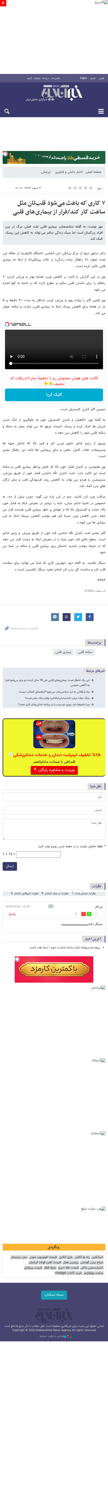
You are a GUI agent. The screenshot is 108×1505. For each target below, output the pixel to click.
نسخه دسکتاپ (54, 1295)
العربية (92, 78)
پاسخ (12, 914)
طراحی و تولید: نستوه (52, 1336)
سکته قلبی (85, 652)
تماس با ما (55, 78)
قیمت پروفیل (33, 1267)
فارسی (101, 78)
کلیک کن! (54, 394)
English (83, 78)
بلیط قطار (50, 1267)
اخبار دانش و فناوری (68, 172)
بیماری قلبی (63, 652)
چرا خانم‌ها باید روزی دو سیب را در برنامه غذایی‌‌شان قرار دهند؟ (54, 704)
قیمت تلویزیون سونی (43, 1257)
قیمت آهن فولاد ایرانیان (45, 1262)
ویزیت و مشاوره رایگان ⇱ (54, 770)
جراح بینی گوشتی (91, 1262)
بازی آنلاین (65, 1257)
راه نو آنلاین (82, 1257)
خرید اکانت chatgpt (68, 1273)
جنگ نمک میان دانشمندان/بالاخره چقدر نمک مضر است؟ (57, 698)
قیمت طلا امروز (68, 1267)
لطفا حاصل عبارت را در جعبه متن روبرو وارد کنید (71, 846)
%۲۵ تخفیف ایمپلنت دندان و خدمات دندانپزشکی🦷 (54, 755)
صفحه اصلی (93, 172)
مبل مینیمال (18, 1257)
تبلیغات (37, 78)
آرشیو (29, 78)
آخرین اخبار (93, 939)
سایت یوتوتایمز (93, 1273)
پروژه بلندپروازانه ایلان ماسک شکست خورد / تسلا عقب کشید (65, 947)
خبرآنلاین (54, 93)
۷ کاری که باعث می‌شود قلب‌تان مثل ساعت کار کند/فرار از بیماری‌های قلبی (59, 207)
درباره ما (45, 78)
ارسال (10, 866)
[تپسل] (5, 153)
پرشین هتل (70, 1262)
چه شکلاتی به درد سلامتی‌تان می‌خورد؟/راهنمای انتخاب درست (54, 692)
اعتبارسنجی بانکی (91, 1267)
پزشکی (45, 172)
